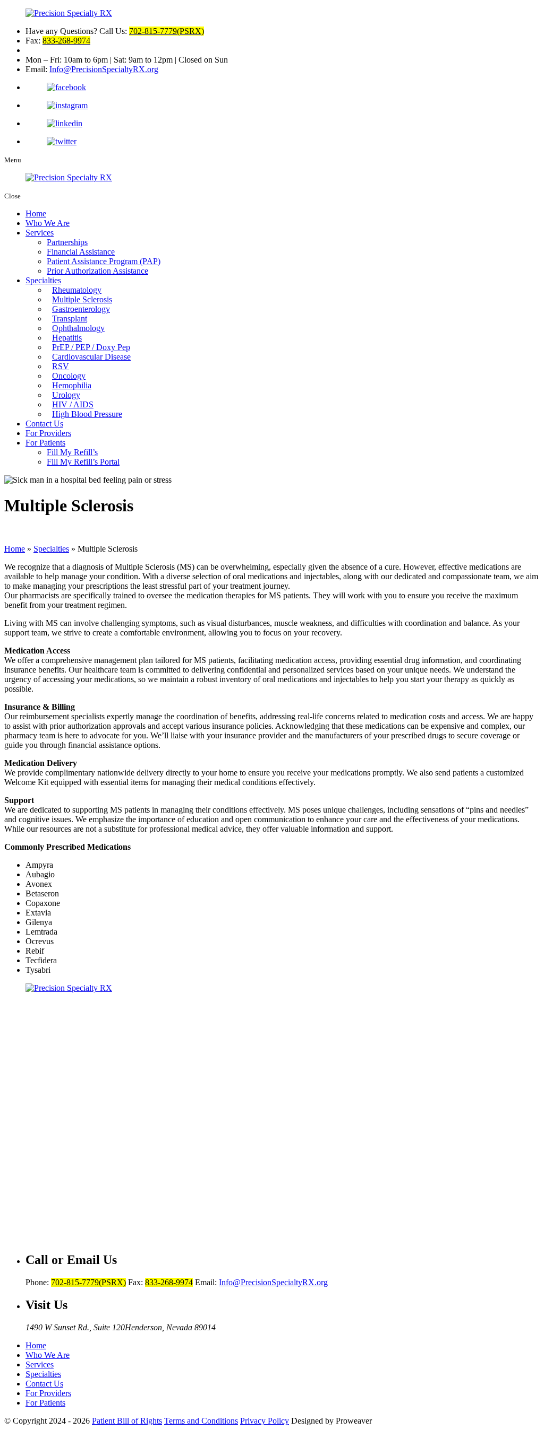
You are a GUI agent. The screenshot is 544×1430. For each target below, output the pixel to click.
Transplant (69, 318)
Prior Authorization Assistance (97, 270)
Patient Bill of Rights (127, 1420)
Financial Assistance (81, 251)
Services (40, 232)
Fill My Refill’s (72, 452)
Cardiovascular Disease (91, 356)
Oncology (69, 375)
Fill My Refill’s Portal (83, 461)
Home (36, 213)
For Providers (48, 433)
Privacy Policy (264, 1420)
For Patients (45, 442)
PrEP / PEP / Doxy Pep (91, 347)
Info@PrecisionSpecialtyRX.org (103, 69)
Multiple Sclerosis (82, 299)
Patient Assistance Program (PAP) (103, 261)
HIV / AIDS (73, 404)
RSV (60, 366)
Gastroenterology (81, 308)
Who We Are (48, 223)
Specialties (43, 280)
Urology (66, 394)
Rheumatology (76, 289)
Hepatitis (67, 337)
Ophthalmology (78, 328)
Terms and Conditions (201, 1420)
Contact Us (44, 423)
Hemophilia (71, 385)
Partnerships (67, 242)
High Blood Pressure (87, 413)
